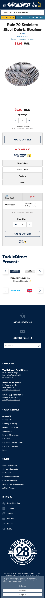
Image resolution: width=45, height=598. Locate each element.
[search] (40, 13)
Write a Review (22, 37)
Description (22, 163)
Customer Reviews (9, 473)
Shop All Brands (20, 281)
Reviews (22, 176)
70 (6, 195)
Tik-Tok (9, 524)
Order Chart (22, 169)
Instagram (11, 513)
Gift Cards (6, 439)
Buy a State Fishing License (12, 442)
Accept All (22, 595)
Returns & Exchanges (10, 435)
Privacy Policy (17, 582)
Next (40, 271)
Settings (22, 586)
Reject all (22, 590)
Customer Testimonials (11, 477)
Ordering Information (10, 427)
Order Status (7, 431)
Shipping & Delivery (9, 424)
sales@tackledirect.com (11, 390)
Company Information (10, 469)
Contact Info (7, 420)
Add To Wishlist (22, 140)
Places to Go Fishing (10, 446)
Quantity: (22, 114)
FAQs (4, 450)
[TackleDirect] (19, 4)
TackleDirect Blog (13, 503)
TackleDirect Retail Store (15, 370)
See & (23, 39)
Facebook (10, 508)
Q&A (22, 182)
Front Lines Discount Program (13, 484)
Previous (5, 271)
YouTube (10, 519)
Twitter (9, 529)
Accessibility (7, 416)
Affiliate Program (8, 488)
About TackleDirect (9, 465)
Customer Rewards (9, 480)
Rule (24, 33)
